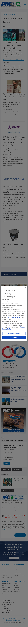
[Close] (25, 287)
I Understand (14, 337)
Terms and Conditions (14, 317)
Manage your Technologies (14, 333)
